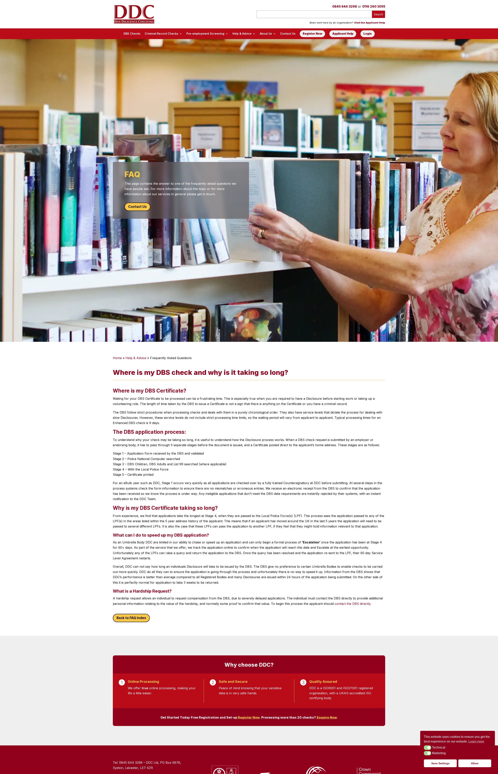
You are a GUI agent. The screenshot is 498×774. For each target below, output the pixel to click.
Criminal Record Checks (161, 33)
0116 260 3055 (373, 6)
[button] (427, 747)
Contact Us (287, 33)
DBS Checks (132, 33)
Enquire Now (327, 717)
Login (367, 33)
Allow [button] (474, 763)
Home (117, 358)
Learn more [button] (476, 741)
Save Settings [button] (440, 763)
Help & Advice (242, 33)
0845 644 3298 (344, 6)
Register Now (312, 33)
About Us (266, 33)
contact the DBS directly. (353, 604)
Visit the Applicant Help (369, 22)
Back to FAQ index (131, 618)
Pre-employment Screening (205, 33)
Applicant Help (342, 33)
